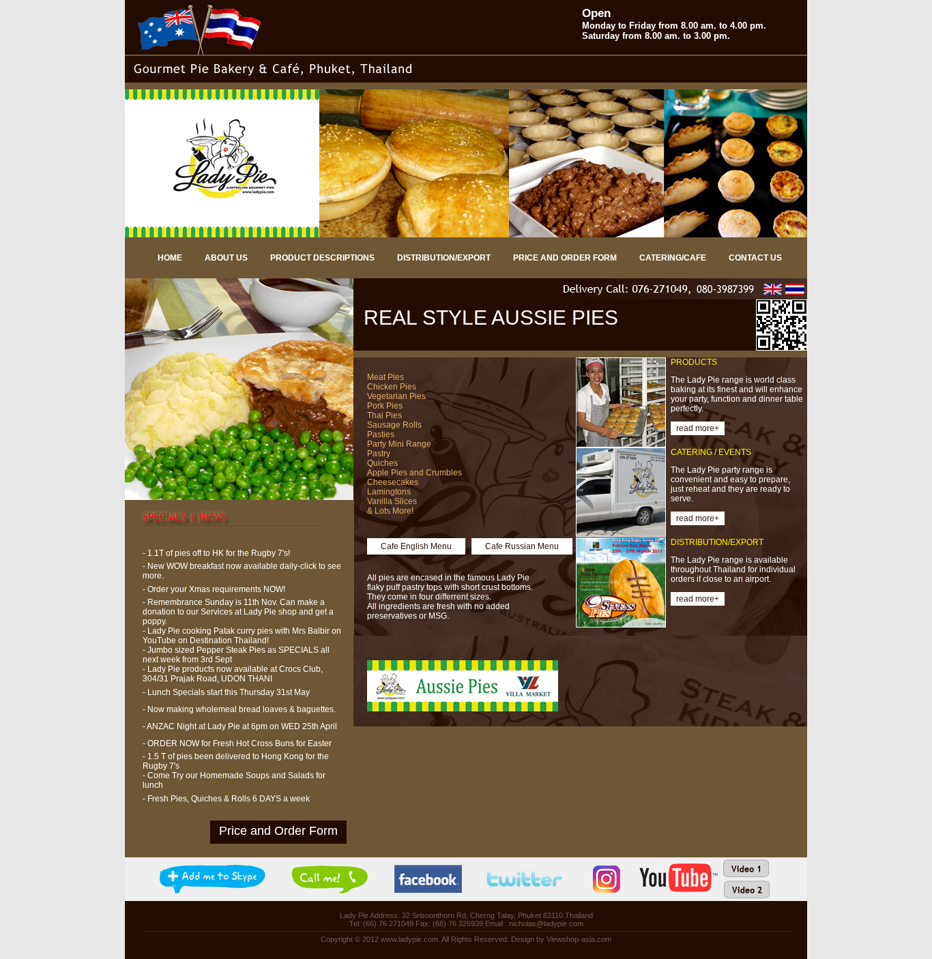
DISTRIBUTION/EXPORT (444, 258)
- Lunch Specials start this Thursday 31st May (226, 692)
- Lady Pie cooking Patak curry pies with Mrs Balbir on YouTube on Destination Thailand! (242, 635)
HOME (170, 258)
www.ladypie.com (409, 939)
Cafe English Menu (416, 546)
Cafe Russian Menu (522, 546)
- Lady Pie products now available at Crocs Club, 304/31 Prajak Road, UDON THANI (233, 673)
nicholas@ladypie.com (546, 923)
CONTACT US (755, 258)
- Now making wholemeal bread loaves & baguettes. (239, 709)
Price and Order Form (278, 831)
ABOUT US (226, 258)
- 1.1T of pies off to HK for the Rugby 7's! (216, 553)
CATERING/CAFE (672, 258)
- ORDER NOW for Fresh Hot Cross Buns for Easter (237, 743)
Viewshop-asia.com (579, 939)
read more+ (697, 428)
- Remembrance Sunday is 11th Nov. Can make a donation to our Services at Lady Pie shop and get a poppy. (238, 611)
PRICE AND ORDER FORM (565, 258)
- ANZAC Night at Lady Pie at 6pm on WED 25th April (240, 726)
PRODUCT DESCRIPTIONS (322, 258)
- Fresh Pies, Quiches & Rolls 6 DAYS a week (226, 798)
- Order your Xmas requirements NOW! (214, 589)
